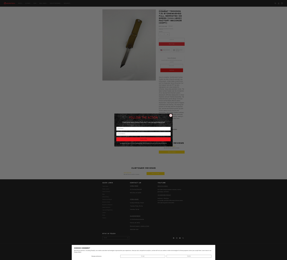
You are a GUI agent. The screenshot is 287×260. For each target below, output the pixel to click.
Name (117, 125)
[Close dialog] (170, 115)
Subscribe (143, 139)
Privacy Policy (77, 252)
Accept (142, 256)
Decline (189, 256)
